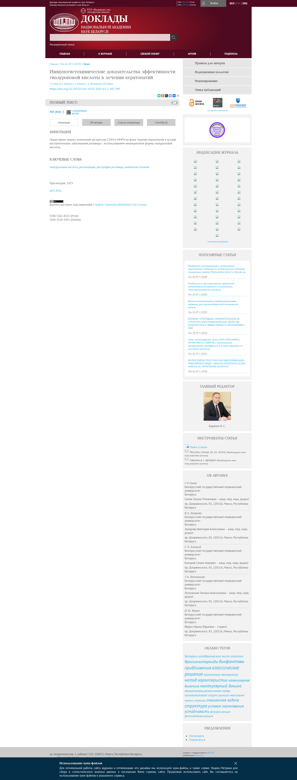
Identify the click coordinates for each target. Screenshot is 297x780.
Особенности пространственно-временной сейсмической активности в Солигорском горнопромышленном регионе (211, 286)
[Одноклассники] (162, 95)
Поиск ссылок (198, 447)
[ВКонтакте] (174, 95)
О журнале (105, 53)
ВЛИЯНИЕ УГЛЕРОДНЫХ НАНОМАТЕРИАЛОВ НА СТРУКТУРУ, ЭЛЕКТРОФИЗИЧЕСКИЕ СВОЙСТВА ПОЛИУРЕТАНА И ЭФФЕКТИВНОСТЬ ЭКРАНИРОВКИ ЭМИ (216, 323)
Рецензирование (206, 81)
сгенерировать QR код (77, 112)
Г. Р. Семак (54, 83)
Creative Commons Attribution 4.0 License (119, 204)
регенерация (87, 167)
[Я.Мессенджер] (159, 95)
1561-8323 (185, 2)
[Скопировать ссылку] (177, 95)
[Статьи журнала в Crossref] (217, 102)
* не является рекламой (217, 110)
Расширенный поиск (62, 44)
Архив (192, 53)
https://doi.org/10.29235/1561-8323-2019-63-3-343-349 (85, 89)
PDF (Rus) (55, 112)
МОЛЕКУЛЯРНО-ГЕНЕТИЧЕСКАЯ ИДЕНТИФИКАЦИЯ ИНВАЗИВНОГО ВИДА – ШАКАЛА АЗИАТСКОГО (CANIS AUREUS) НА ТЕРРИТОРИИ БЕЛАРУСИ (216, 363)
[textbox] (110, 37)
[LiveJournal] (166, 95)
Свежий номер (150, 53)
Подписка (231, 53)
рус (238, 3)
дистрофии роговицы (110, 167)
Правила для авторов (210, 63)
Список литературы (129, 122)
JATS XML (56, 191)
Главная (64, 53)
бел (232, 3)
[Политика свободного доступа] (197, 102)
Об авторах (96, 122)
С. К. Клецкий (79, 83)
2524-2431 (185, 5)
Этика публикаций (208, 90)
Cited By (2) (161, 122)
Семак (87, 64)
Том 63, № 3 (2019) (70, 64)
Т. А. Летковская (93, 83)
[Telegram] (170, 95)
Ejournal (199, 755)
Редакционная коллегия (212, 72)
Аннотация (64, 122)
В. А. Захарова (65, 83)
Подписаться (197, 740)
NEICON (210, 752)
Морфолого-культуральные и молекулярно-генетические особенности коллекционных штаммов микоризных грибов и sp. (217, 269)
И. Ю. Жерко (107, 83)
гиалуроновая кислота (64, 167)
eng (245, 3)
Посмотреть (196, 736)
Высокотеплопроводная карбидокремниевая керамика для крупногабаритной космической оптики (213, 304)
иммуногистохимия (137, 167)
